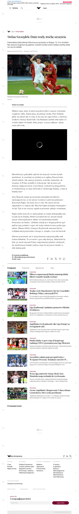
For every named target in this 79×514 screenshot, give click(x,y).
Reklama (39, 464)
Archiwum (40, 471)
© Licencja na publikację (20, 255)
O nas (9, 464)
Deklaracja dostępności (26, 473)
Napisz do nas (11, 468)
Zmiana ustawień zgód (26, 466)
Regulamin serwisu (25, 468)
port (45, 8)
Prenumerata (41, 468)
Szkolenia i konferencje (15, 483)
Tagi (52, 268)
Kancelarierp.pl (58, 473)
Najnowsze (40, 268)
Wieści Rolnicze (58, 475)
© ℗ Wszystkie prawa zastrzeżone (23, 257)
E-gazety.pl (56, 466)
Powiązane (11, 268)
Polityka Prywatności (26, 464)
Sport (13, 31)
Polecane (25, 268)
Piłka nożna (20, 31)
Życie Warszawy (58, 477)
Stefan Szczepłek (18, 105)
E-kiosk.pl (56, 464)
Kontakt (9, 466)
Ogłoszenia (40, 466)
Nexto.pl (56, 468)
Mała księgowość (58, 471)
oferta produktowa (39, 489)
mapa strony (11, 489)
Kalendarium (24, 489)
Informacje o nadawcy (26, 471)
